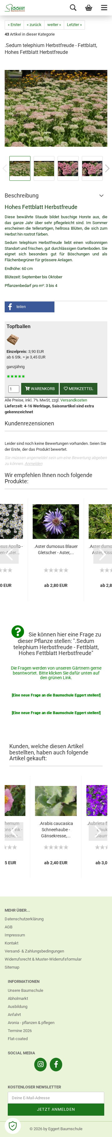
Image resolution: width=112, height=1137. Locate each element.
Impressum (15, 935)
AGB (8, 927)
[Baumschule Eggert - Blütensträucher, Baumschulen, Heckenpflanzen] (12, 7)
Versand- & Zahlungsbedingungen (34, 951)
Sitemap (12, 967)
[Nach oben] (95, 1127)
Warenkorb (42, 388)
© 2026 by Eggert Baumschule (56, 1128)
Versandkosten (73, 400)
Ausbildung (17, 1006)
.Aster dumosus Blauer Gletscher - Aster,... (56, 549)
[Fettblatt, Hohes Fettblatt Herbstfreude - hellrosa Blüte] (56, 108)
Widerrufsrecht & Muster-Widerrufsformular (43, 959)
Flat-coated (18, 1038)
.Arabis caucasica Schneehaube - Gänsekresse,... (56, 829)
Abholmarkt (18, 998)
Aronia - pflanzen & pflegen (31, 1022)
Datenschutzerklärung (24, 919)
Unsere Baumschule (25, 990)
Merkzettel (80, 388)
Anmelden (33, 463)
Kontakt (11, 943)
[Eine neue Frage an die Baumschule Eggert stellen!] (56, 695)
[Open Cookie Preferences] (13, 1126)
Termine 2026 (20, 1030)
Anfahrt (14, 1014)
